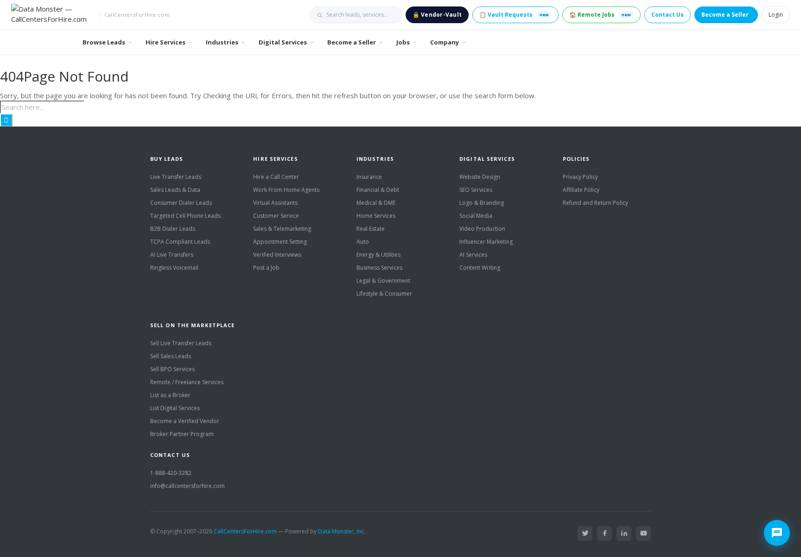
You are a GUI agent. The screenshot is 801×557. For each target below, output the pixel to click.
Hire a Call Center (276, 177)
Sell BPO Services (172, 369)
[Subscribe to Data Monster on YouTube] (643, 533)
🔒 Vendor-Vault (437, 15)
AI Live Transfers (171, 255)
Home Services (375, 216)
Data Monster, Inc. (341, 531)
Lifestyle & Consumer (384, 293)
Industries (222, 42)
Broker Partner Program (182, 434)
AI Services (473, 255)
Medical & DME (375, 203)
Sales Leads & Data (175, 190)
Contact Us (667, 15)
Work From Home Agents (286, 190)
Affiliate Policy (581, 190)
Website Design (479, 177)
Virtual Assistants (275, 203)
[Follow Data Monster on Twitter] (585, 533)
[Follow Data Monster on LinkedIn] (624, 533)
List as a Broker (170, 395)
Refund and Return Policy (595, 203)
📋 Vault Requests (514, 15)
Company (444, 42)
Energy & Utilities (378, 255)
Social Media (475, 216)
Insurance (369, 177)
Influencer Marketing (486, 242)
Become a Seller (725, 15)
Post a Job (266, 268)
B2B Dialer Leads (172, 229)
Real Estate (370, 229)
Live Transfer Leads (175, 177)
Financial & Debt (377, 190)
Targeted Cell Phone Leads (185, 216)
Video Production (482, 229)
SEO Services (475, 190)
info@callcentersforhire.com (187, 486)
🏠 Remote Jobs (600, 15)
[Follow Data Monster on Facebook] (604, 533)
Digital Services (283, 42)
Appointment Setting (280, 242)
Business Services (379, 268)
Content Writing (479, 268)
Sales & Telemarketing (282, 229)
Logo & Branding (481, 203)
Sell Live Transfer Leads (180, 343)
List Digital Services (175, 408)
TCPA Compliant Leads (180, 242)
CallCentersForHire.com (245, 531)
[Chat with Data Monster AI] (777, 533)
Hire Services (165, 42)
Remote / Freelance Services (186, 382)
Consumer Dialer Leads (181, 203)
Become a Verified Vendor (184, 421)
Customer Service (276, 216)
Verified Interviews (277, 255)
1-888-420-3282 (170, 473)
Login (776, 15)
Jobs (403, 42)
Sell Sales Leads (170, 356)
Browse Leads (104, 42)
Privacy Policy (580, 177)
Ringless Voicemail (174, 268)
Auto (362, 242)
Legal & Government (383, 281)
